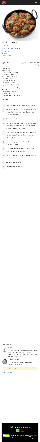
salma (10, 48)
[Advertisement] (20, 255)
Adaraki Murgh (7, 372)
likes (5, 53)
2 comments (7, 51)
